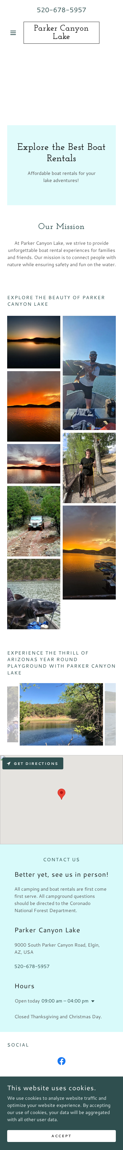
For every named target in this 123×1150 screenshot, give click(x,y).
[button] (15, 33)
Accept (61, 1135)
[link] (62, 33)
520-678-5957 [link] (61, 9)
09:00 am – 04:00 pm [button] (65, 1000)
